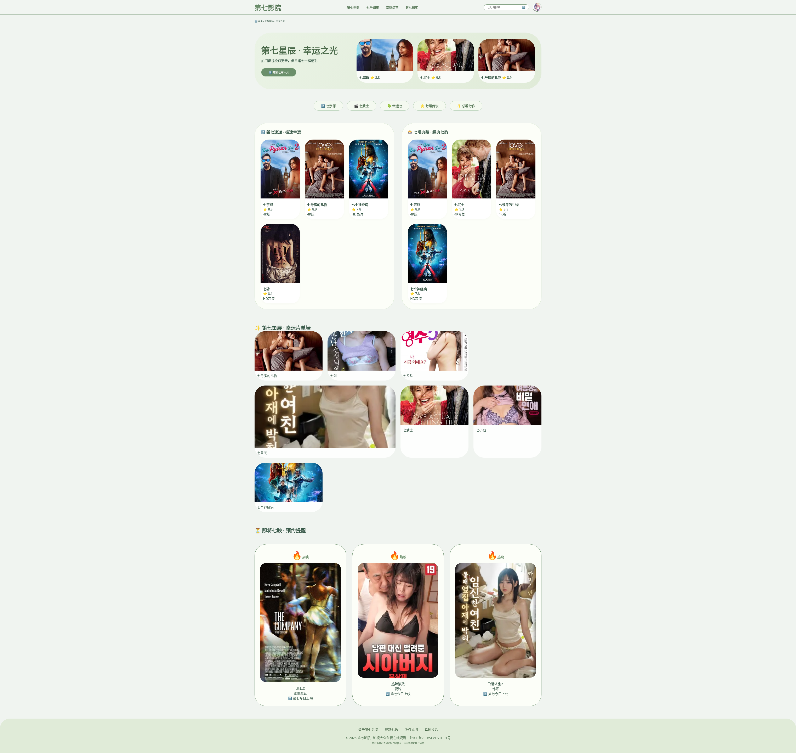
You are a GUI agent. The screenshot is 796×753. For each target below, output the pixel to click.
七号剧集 (372, 7)
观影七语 (391, 729)
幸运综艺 (392, 7)
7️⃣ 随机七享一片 (278, 72)
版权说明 (411, 729)
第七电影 (353, 7)
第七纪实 (411, 7)
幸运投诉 (431, 729)
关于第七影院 (368, 729)
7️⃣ (523, 7)
